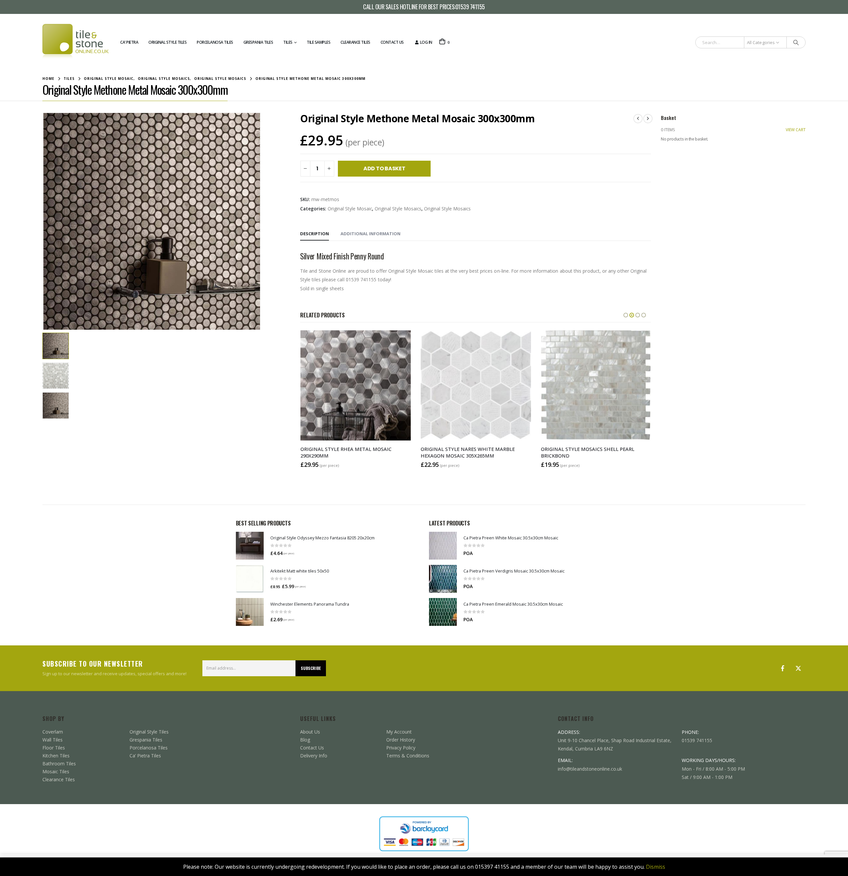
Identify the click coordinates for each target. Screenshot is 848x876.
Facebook (782, 668)
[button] (44, 221)
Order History (400, 740)
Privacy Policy (400, 747)
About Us (310, 732)
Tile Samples (318, 42)
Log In (426, 42)
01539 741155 (470, 7)
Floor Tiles (53, 747)
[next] (648, 118)
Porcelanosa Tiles (215, 42)
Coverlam (52, 732)
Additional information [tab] (370, 234)
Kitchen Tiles (56, 755)
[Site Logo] (75, 42)
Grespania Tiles (258, 42)
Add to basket (384, 168)
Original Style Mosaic (350, 208)
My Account (399, 732)
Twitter (798, 668)
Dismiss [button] (655, 866)
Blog (305, 740)
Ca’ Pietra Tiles (145, 755)
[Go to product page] (250, 546)
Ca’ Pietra (129, 42)
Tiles (287, 42)
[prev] (638, 118)
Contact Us (392, 42)
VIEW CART (796, 130)
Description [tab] (314, 234)
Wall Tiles (52, 740)
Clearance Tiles (355, 42)
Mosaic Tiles (55, 771)
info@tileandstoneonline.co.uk (590, 769)
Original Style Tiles (167, 42)
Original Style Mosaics (398, 208)
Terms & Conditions (407, 755)
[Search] (796, 42)
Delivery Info (313, 755)
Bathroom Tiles (59, 763)
